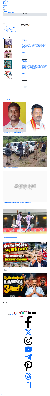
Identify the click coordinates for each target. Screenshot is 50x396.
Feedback (15, 314)
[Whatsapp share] (25, 84)
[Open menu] (4, 10)
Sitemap (19, 314)
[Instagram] (28, 340)
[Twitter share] (25, 83)
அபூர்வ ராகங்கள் (24, 60)
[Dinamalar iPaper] (17, 313)
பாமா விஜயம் (23, 70)
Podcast (5, 2)
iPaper (5, 3)
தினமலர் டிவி (6, 1)
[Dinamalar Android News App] (14, 313)
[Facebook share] (25, 82)
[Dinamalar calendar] (19, 313)
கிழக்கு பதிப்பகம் (25, 40)
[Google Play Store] (34, 313)
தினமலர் (5, 0)
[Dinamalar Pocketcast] (26, 313)
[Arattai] (24, 380)
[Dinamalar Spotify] (23, 313)
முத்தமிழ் (24, 52)
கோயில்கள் (5, 5)
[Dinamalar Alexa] (22, 313)
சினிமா (5, 4)
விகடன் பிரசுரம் (25, 61)
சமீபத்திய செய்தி (6, 99)
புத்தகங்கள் (5, 6)
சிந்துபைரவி (23, 39)
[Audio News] (45, 239)
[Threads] (28, 376)
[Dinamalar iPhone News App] (20, 313)
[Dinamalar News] (25, 117)
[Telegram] (28, 356)
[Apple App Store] (29, 313)
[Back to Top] (1, 391)
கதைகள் (24, 73)
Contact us (12, 314)
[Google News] (24, 371)
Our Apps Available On (25, 311)
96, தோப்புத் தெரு (24, 49)
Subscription (6, 7)
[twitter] (28, 332)
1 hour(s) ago (5, 270)
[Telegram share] (25, 85)
